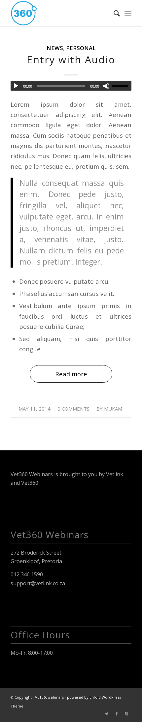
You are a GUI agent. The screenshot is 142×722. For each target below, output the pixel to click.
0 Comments (73, 408)
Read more (71, 374)
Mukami (114, 408)
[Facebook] (117, 714)
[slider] (121, 86)
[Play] (16, 86)
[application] (71, 86)
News (55, 48)
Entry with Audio (71, 59)
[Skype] (126, 714)
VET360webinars (49, 697)
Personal (81, 48)
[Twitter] (107, 714)
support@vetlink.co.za (38, 583)
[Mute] (106, 86)
